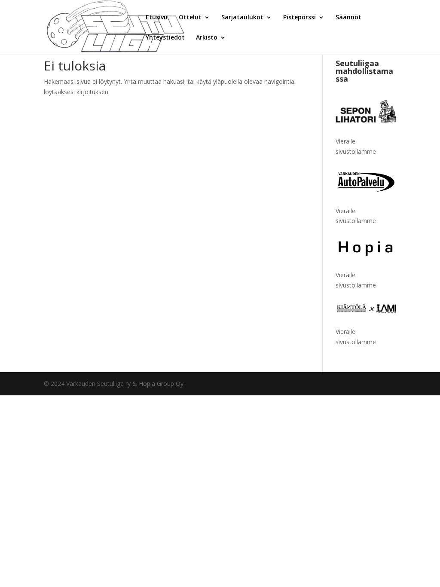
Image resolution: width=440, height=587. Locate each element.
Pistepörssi (299, 17)
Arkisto (206, 37)
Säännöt (348, 17)
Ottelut (190, 17)
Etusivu (157, 17)
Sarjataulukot (242, 17)
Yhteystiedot (165, 37)
